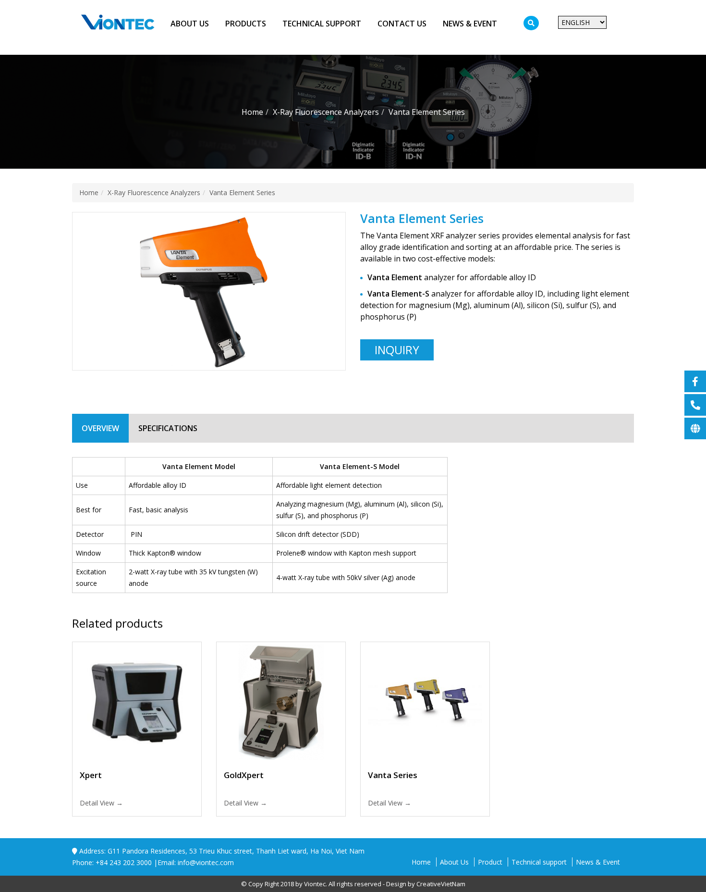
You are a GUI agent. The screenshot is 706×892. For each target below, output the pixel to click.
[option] (209, 291)
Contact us (401, 23)
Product (490, 862)
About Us (189, 23)
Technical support (321, 23)
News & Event (470, 23)
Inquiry (397, 350)
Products (245, 23)
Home (421, 862)
